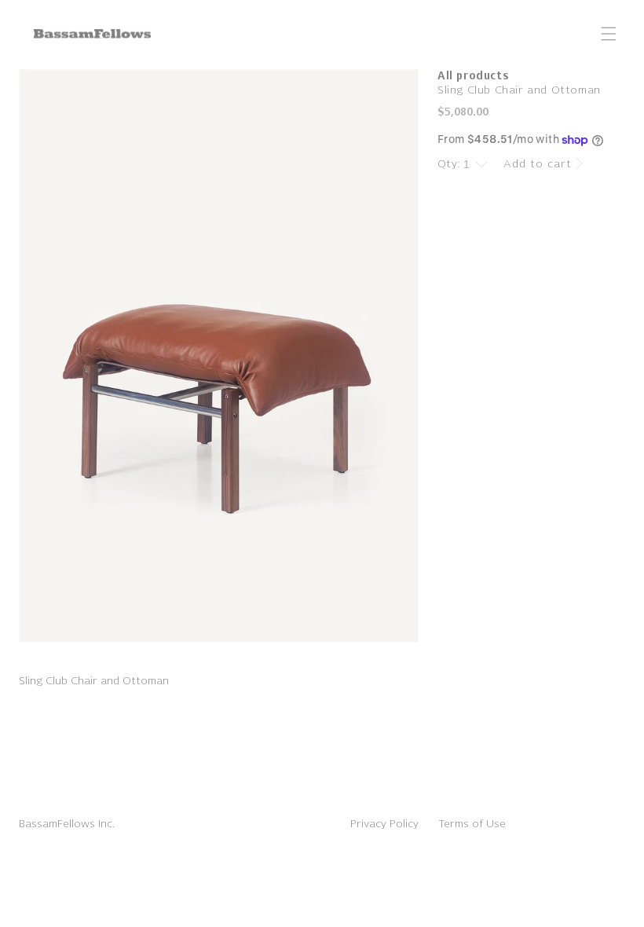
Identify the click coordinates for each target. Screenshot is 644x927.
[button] (609, 33)
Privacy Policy (384, 823)
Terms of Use (472, 823)
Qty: (449, 163)
